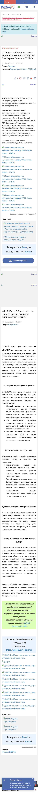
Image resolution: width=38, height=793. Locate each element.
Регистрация (23, 2)
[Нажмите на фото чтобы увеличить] (19, 150)
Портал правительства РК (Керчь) (23, 69)
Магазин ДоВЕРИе (9, 752)
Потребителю (13, 325)
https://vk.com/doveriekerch (19, 650)
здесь (28, 251)
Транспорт (12, 66)
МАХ (24, 247)
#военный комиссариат (10, 48)
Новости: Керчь (14, 15)
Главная (5, 15)
